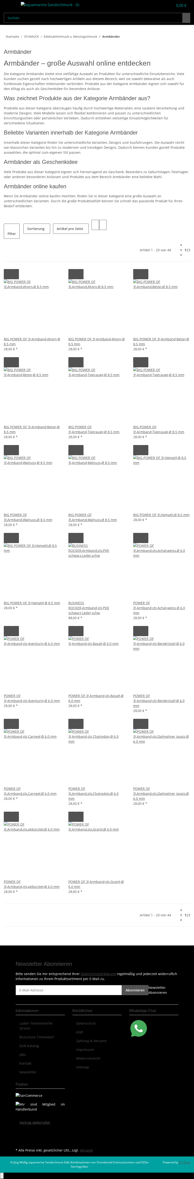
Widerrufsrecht (88, 1058)
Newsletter (28, 1072)
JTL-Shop (184, 1162)
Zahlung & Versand (91, 1041)
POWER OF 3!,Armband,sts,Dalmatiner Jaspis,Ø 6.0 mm (161, 793)
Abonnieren (135, 990)
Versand (86, 1150)
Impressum (85, 1049)
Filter (12, 233)
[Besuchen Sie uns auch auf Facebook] (19, 1130)
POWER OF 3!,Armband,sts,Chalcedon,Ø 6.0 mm (93, 793)
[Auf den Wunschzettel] (15, 274)
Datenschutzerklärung (98, 974)
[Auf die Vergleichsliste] (7, 274)
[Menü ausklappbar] (10, 5)
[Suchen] (186, 18)
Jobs (22, 1054)
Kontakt (25, 1063)
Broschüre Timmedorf (36, 1037)
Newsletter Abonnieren (157, 990)
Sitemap (82, 1067)
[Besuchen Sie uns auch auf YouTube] (19, 1135)
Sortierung (35, 228)
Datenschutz (86, 1023)
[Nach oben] (2, 1176)
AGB (79, 1032)
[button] (160, 5)
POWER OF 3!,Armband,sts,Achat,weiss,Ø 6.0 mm (159, 608)
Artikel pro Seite (70, 228)
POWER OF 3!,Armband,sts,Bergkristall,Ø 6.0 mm (159, 700)
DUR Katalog (29, 1046)
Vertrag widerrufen (34, 1122)
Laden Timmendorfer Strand (36, 1025)
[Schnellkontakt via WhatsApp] (138, 1028)
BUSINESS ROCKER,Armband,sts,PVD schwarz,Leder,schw (88, 608)
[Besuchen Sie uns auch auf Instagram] (19, 1141)
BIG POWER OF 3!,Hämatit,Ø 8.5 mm (161, 515)
